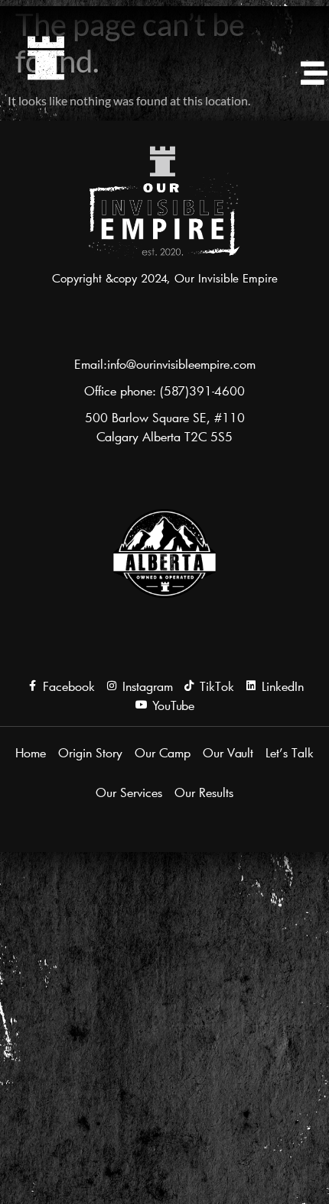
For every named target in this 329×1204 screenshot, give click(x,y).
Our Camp (163, 752)
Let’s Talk (289, 752)
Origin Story (90, 752)
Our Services (129, 792)
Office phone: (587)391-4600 (164, 391)
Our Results (203, 792)
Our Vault (228, 752)
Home (30, 752)
